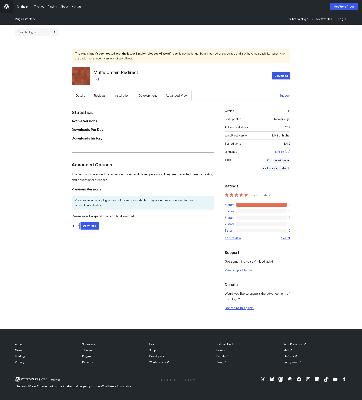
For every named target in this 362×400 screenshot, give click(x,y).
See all (285, 238)
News (18, 350)
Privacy (19, 362)
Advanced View (177, 95)
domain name (281, 160)
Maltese (56, 379)
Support (284, 95)
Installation (122, 95)
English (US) (282, 151)
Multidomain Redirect (116, 72)
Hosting (20, 356)
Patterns (87, 362)
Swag (221, 362)
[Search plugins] (55, 32)
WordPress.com (295, 344)
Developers (156, 356)
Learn (152, 344)
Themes (87, 350)
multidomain (270, 168)
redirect (284, 168)
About (19, 344)
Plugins (86, 356)
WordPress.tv (159, 362)
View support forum (238, 270)
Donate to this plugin (239, 308)
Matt (288, 350)
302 (268, 160)
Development (147, 95)
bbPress (290, 356)
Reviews (100, 95)
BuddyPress (293, 362)
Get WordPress (344, 6)
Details (80, 95)
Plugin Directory (25, 19)
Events (220, 350)
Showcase (88, 344)
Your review (233, 238)
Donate (222, 356)
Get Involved (224, 344)
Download (281, 75)
